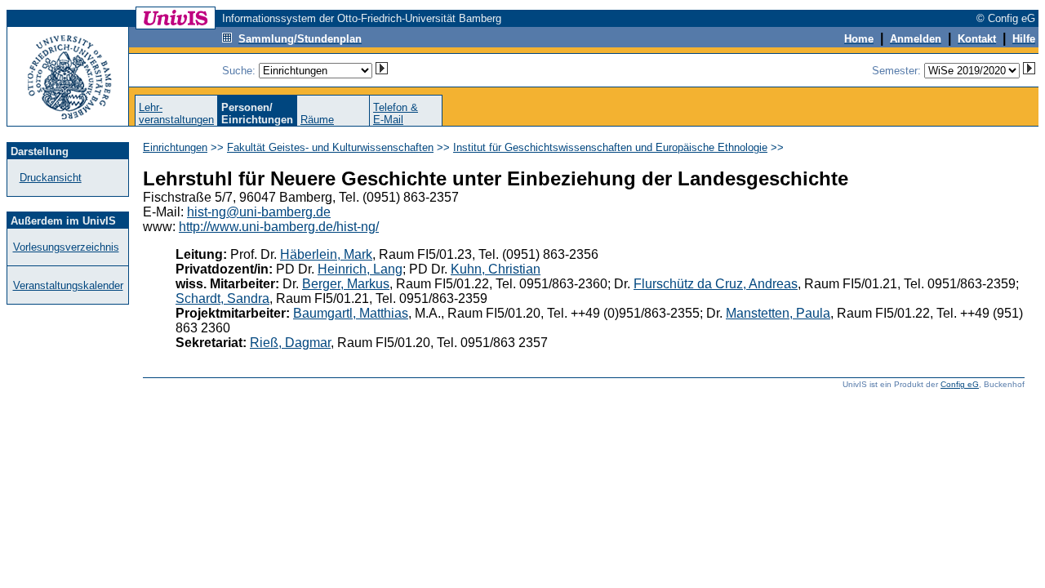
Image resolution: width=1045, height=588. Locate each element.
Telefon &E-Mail (395, 113)
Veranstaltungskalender (68, 285)
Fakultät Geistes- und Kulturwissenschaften (330, 147)
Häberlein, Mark (326, 254)
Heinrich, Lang (360, 269)
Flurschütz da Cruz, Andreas (716, 284)
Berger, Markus (345, 284)
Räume (317, 120)
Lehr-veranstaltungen (176, 113)
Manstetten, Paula (778, 313)
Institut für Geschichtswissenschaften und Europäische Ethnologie (610, 147)
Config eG (959, 384)
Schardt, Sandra (222, 298)
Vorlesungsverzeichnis (66, 247)
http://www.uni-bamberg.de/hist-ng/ (279, 227)
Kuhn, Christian (495, 269)
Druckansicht (51, 178)
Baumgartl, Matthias (350, 313)
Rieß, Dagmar (290, 343)
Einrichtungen (175, 147)
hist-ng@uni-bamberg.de (259, 212)
